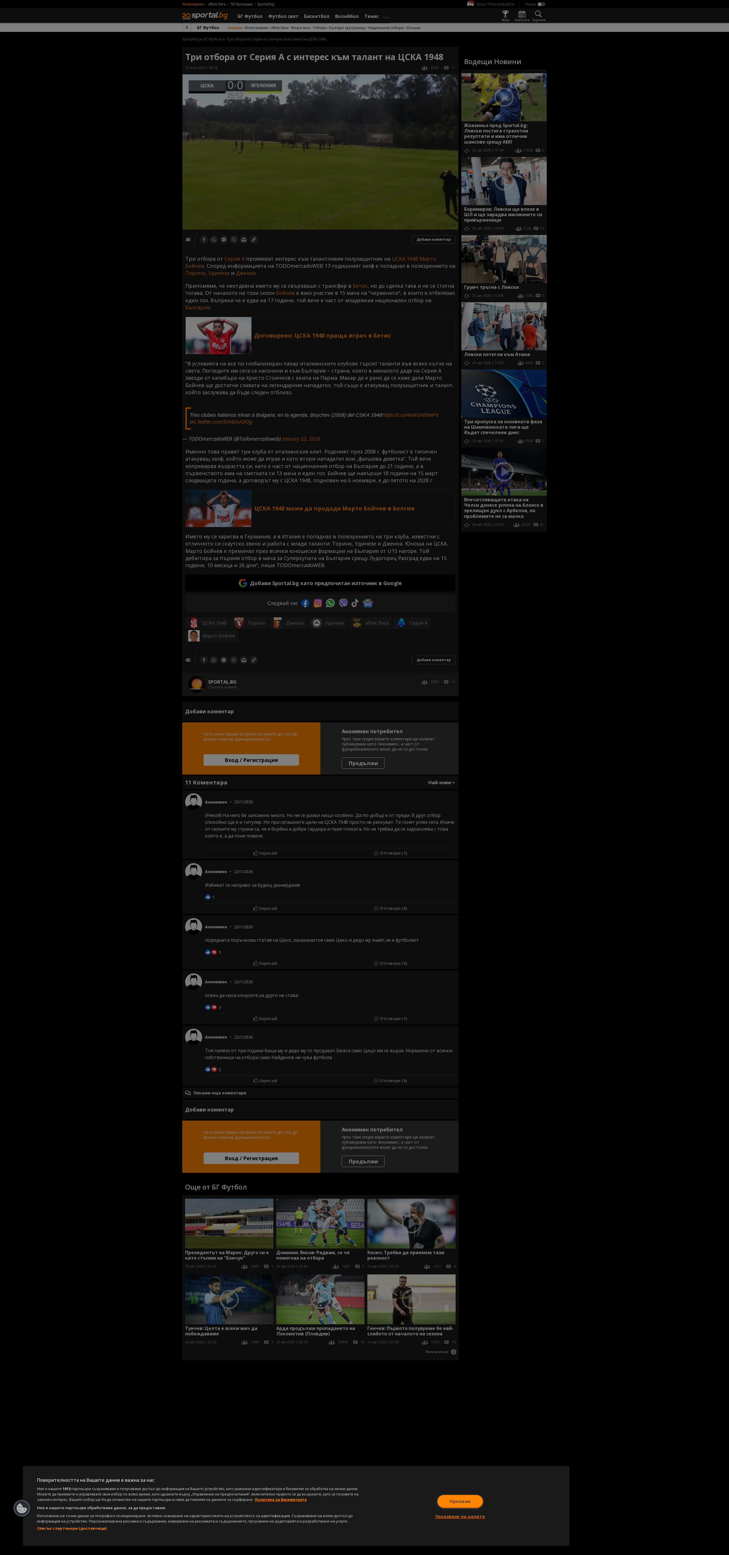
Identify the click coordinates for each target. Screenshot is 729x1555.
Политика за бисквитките (281, 1499)
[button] (22, 1508)
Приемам (460, 1501)
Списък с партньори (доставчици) (72, 1528)
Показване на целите (460, 1516)
